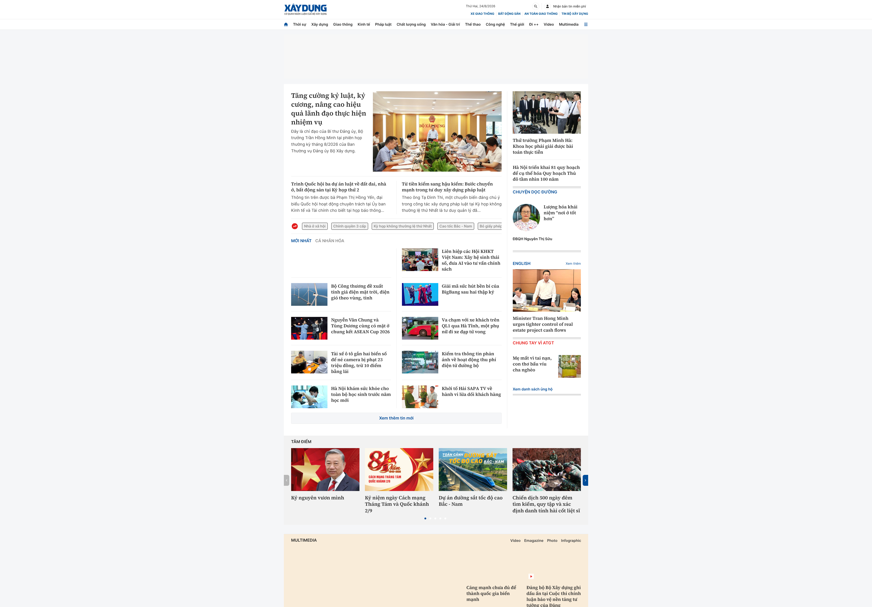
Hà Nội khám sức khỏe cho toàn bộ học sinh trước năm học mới (361, 394)
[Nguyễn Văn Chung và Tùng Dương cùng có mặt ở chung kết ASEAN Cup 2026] (309, 328)
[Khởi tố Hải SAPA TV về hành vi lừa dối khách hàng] (420, 396)
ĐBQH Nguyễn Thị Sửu (532, 239)
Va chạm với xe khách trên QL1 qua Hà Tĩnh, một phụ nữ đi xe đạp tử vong (470, 326)
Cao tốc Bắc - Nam (455, 226)
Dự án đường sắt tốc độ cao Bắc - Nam (471, 501)
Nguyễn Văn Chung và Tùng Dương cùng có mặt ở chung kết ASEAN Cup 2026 (360, 326)
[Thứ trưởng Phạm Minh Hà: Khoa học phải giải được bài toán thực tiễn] (547, 112)
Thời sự (299, 24)
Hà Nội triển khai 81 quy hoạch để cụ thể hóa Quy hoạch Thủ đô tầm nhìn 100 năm (546, 173)
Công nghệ (495, 24)
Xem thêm (573, 264)
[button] (425, 518)
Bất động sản (509, 14)
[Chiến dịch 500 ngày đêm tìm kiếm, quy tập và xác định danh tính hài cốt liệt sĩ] (547, 469)
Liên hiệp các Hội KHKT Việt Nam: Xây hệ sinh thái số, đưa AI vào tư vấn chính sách (471, 260)
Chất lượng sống (411, 24)
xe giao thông (482, 14)
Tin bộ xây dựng (575, 14)
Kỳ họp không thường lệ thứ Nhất (403, 226)
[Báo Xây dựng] (305, 9)
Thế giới (517, 24)
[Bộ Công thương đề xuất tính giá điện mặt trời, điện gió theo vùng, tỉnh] (309, 294)
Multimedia (569, 24)
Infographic (571, 540)
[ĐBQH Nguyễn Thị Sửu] (526, 217)
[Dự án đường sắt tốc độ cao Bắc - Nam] (473, 469)
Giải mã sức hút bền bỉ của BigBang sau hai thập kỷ (470, 289)
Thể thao (473, 24)
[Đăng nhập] (547, 6)
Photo (552, 540)
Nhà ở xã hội (315, 226)
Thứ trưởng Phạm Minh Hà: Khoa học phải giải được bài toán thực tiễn (543, 146)
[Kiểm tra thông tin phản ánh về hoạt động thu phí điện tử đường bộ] (420, 362)
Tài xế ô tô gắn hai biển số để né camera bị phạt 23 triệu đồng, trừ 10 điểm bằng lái (359, 362)
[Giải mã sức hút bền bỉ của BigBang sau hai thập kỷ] (420, 294)
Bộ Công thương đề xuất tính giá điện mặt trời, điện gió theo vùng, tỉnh (360, 292)
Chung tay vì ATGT (533, 343)
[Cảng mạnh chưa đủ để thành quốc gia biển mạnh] (493, 564)
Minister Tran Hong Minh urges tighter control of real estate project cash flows (543, 324)
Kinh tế (364, 24)
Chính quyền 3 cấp (349, 226)
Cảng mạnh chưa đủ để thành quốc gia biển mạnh (491, 593)
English (521, 263)
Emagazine (533, 540)
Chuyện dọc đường (535, 192)
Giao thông (342, 24)
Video (549, 24)
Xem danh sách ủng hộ (532, 389)
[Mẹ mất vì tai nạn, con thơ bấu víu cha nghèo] (569, 366)
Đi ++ (534, 24)
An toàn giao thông (540, 14)
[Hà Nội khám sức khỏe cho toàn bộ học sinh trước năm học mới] (309, 396)
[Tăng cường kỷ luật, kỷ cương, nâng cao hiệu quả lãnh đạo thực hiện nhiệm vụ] (437, 131)
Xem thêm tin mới (396, 418)
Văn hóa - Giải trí (445, 24)
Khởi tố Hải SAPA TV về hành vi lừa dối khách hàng (471, 391)
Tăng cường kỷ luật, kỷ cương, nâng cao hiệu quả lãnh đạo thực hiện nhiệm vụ (328, 109)
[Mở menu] (586, 24)
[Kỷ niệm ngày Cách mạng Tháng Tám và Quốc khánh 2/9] (399, 469)
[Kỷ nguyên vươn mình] (325, 469)
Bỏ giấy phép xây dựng (500, 226)
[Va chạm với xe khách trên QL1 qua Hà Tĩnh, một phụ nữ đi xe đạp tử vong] (420, 328)
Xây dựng (319, 24)
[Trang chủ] (286, 24)
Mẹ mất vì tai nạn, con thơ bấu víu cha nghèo (532, 364)
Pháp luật (383, 24)
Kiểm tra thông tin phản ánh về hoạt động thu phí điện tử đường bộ (469, 359)
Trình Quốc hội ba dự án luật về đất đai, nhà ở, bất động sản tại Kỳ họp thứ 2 (338, 187)
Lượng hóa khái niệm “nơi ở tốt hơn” (560, 213)
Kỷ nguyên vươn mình (317, 498)
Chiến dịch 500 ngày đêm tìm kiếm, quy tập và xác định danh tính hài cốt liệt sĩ (546, 504)
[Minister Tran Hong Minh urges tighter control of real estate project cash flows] (547, 290)
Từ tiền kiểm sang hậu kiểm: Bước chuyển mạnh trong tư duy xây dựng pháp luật (447, 187)
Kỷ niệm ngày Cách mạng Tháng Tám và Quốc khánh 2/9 (397, 504)
